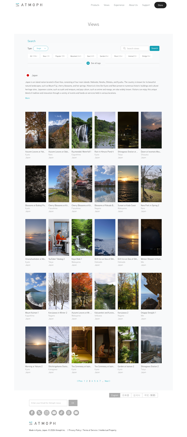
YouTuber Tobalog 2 (56, 259)
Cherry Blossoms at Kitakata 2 (82, 205)
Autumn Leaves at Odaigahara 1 (58, 151)
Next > (107, 381)
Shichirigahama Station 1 (58, 366)
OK (72, 403)
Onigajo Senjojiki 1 (148, 312)
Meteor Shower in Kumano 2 (151, 259)
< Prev (80, 381)
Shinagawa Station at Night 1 (128, 151)
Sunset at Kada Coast (127, 205)
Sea (90, 56)
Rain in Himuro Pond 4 (104, 151)
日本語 (125, 395)
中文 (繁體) (150, 395)
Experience (119, 5)
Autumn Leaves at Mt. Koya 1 (82, 312)
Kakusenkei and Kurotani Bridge (105, 312)
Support (146, 5)
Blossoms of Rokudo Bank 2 (105, 205)
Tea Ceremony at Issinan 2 (82, 366)
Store (160, 5)
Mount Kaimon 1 (32, 312)
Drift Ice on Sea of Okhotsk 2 (128, 259)
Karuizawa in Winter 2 (57, 312)
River (118, 56)
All (33, 56)
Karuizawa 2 (123, 312)
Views (106, 5)
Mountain (75, 56)
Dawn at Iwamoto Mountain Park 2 (151, 151)
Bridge (146, 56)
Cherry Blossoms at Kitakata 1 (58, 205)
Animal (132, 56)
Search (154, 48)
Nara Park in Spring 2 (150, 205)
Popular (60, 56)
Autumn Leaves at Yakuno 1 (35, 151)
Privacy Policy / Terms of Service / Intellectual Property (92, 430)
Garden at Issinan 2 (126, 366)
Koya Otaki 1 (77, 259)
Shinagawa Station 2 (150, 366)
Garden (104, 56)
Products (95, 5)
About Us (133, 5)
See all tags (96, 63)
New (46, 56)
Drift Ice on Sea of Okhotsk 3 (105, 259)
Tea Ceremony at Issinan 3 (105, 366)
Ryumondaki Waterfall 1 (81, 151)
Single (39, 48)
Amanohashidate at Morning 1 (35, 259)
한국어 (136, 395)
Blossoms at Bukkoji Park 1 (35, 205)
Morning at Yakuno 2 (33, 366)
